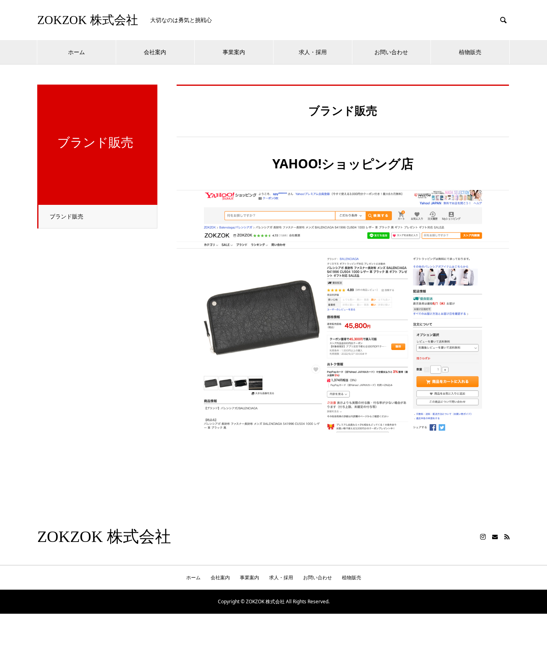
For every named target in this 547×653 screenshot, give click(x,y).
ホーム (76, 52)
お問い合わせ (391, 52)
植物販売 (470, 52)
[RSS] (507, 537)
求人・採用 (313, 52)
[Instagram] (483, 537)
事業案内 (234, 52)
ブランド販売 (66, 216)
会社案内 (155, 52)
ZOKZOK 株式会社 (87, 20)
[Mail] (495, 537)
